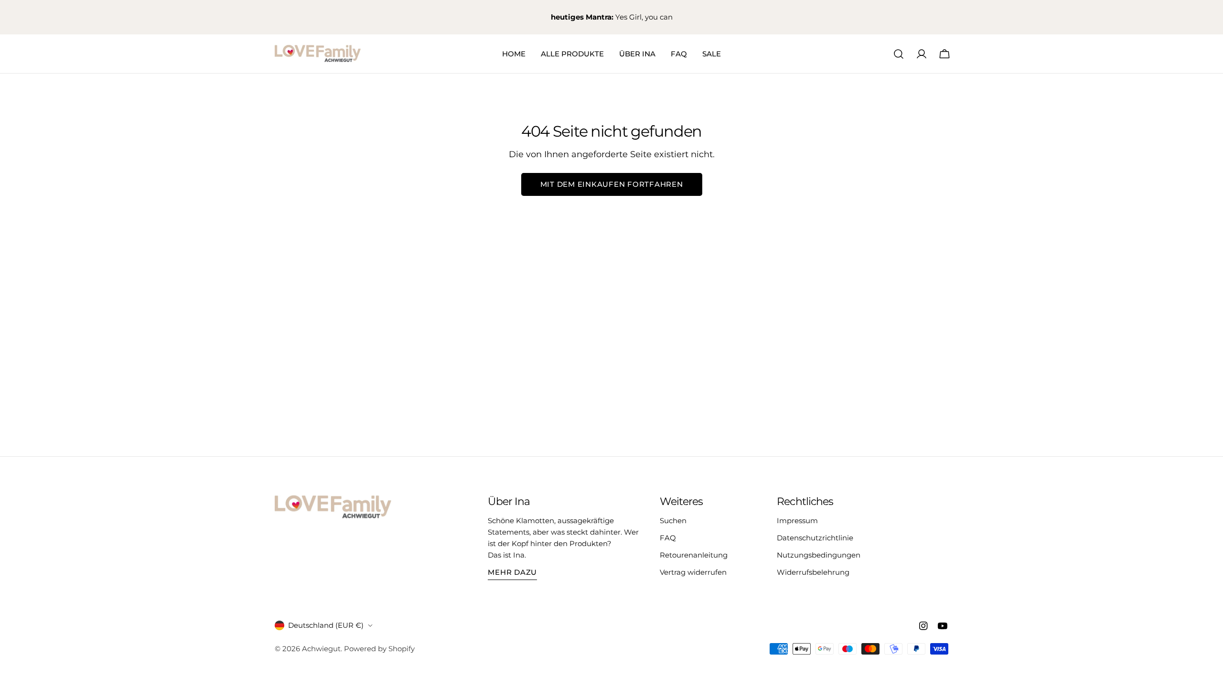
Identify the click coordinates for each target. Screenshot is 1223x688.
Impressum (797, 520)
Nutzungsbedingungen (818, 554)
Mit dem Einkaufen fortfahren (611, 184)
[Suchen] (898, 54)
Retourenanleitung (694, 554)
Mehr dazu (512, 572)
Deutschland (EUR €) (326, 625)
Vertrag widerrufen (693, 572)
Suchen (673, 520)
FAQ (668, 537)
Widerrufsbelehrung (813, 572)
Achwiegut (321, 648)
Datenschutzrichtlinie (815, 537)
